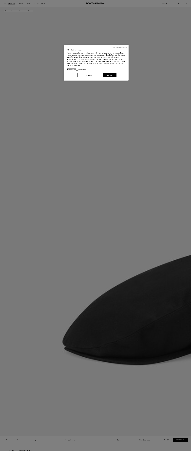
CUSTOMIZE (89, 75)
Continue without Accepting (120, 47)
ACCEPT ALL (110, 75)
